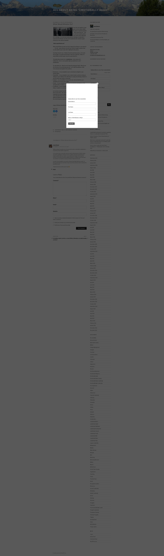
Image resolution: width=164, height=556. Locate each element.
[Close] (97, 84)
